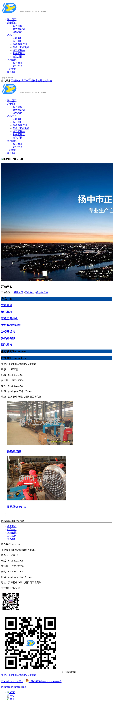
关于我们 (11, 22)
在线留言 (17, 32)
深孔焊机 (17, 41)
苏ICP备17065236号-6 (12, 681)
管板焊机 (17, 38)
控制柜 (48, 80)
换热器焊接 (19, 53)
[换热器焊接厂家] (36, 499)
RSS (24, 687)
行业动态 (17, 66)
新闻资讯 (11, 59)
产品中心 (11, 35)
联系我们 (11, 72)
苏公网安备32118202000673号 (45, 681)
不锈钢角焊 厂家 (19, 80)
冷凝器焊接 (19, 50)
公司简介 (17, 25)
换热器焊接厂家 (17, 506)
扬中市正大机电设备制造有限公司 (18, 675)
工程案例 (11, 69)
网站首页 (11, 19)
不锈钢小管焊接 (36, 80)
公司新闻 (17, 62)
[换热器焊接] (40, 444)
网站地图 (6, 687)
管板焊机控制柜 (21, 47)
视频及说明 (19, 29)
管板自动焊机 (20, 44)
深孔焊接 (17, 56)
